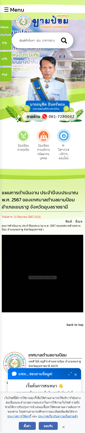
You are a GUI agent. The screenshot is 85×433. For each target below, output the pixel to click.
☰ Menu (14, 10)
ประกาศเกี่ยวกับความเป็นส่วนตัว (58, 416)
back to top (75, 324)
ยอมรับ (48, 426)
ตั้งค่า (27, 426)
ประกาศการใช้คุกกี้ (19, 416)
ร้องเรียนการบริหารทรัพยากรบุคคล (43, 152)
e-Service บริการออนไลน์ (63, 152)
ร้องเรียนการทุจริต (23, 147)
